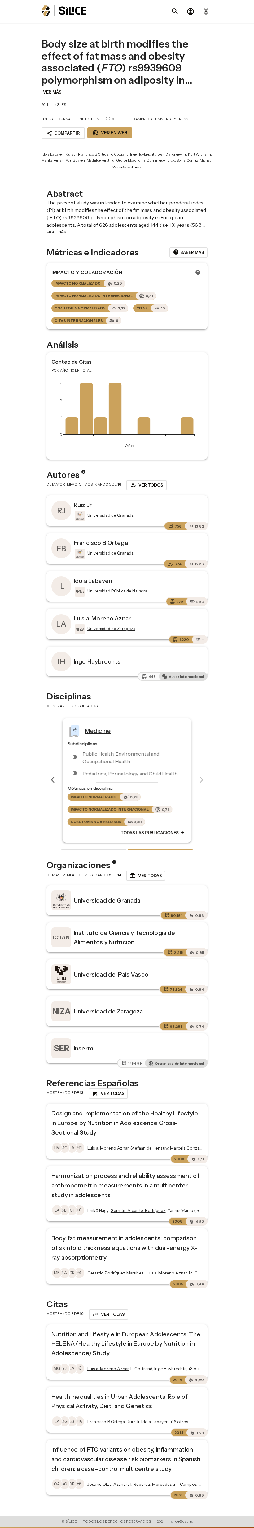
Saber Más (188, 252)
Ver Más (52, 91)
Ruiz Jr (71, 154)
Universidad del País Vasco (111, 974)
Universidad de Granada (107, 900)
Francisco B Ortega (93, 154)
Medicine (98, 730)
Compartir (63, 133)
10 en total (81, 370)
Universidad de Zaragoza (108, 1011)
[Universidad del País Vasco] (61, 974)
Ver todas (145, 875)
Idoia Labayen (53, 154)
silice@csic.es (182, 1521)
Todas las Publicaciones (152, 833)
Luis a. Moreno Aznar (102, 618)
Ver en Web (109, 133)
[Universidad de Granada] (79, 516)
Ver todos (146, 485)
